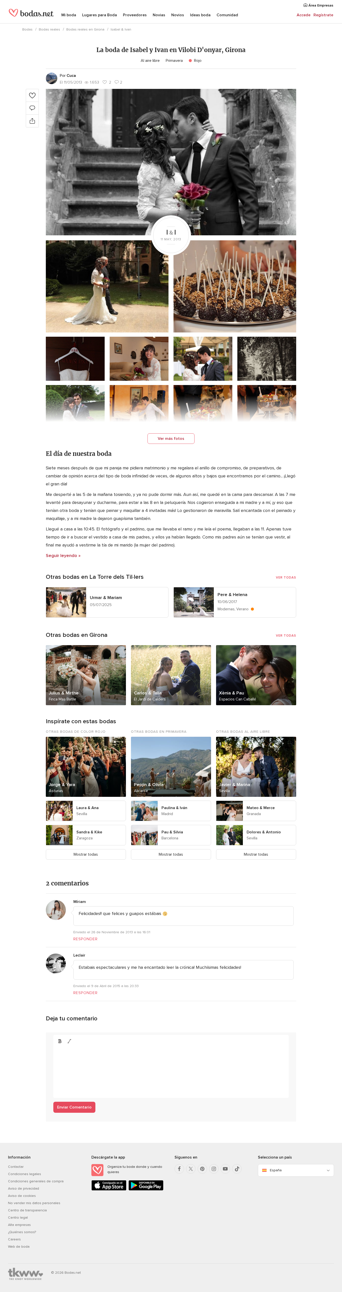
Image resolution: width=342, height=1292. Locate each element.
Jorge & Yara (62, 784)
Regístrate (323, 15)
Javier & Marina (234, 784)
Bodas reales (49, 29)
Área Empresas (320, 5)
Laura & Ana (87, 807)
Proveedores (135, 15)
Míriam (79, 901)
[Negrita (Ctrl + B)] (60, 1041)
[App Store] (108, 1189)
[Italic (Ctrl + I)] (69, 1041)
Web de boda (19, 1246)
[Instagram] (214, 1169)
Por (68, 75)
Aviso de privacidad (23, 1188)
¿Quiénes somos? (22, 1232)
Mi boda (68, 15)
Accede (303, 15)
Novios (177, 15)
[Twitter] (191, 1169)
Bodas (27, 29)
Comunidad (227, 15)
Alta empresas (19, 1225)
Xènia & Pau (231, 693)
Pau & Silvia (172, 832)
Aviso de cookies (22, 1196)
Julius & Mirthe (64, 693)
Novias (159, 15)
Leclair (79, 955)
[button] (171, 162)
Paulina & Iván (174, 807)
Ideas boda (200, 15)
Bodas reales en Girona (85, 29)
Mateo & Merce (261, 807)
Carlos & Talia (148, 693)
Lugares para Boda (99, 15)
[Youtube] (225, 1169)
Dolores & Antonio (264, 832)
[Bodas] (31, 15)
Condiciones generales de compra (36, 1181)
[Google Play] (145, 1189)
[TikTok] (237, 1169)
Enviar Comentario (74, 1107)
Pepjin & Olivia (148, 784)
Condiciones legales (24, 1174)
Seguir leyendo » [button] (63, 555)
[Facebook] (179, 1169)
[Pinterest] (202, 1169)
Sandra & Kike (89, 832)
